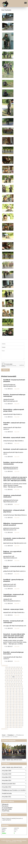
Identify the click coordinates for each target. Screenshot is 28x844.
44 (12, 675)
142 (21, 698)
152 (15, 701)
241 (12, 725)
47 (19, 675)
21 (11, 670)
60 (15, 678)
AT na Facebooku (7, 807)
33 (22, 672)
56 (5, 678)
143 (6, 699)
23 (15, 670)
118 (21, 691)
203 (6, 715)
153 (18, 701)
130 (21, 694)
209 (6, 717)
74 (12, 681)
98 (15, 686)
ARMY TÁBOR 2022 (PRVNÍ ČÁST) (12, 760)
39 (18, 673)
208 (21, 715)
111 (18, 690)
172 (21, 706)
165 (18, 704)
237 (18, 724)
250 (21, 727)
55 (20, 677)
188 (15, 711)
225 (18, 720)
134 (15, 696)
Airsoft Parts (5, 810)
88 (10, 685)
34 (6, 673)
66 (11, 680)
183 (18, 709)
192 (9, 712)
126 (9, 694)
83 (15, 683)
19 (6, 670)
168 (9, 706)
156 (9, 702)
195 (18, 712)
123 (18, 693)
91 (17, 685)
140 (15, 698)
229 (12, 722)
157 (12, 702)
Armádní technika (7, 793)
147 (18, 699)
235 (12, 724)
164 (15, 704)
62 (19, 678)
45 (15, 675)
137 (6, 698)
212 (15, 717)
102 (9, 688)
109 (12, 690)
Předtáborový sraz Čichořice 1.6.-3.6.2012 (13, 790)
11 (5, 668)
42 (8, 675)
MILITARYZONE (6, 809)
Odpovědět (16, 388)
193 (12, 712)
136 (21, 696)
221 (6, 720)
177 (18, 707)
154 (21, 701)
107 (6, 690)
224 (15, 720)
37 (13, 673)
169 (12, 706)
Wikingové (5, 804)
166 (21, 704)
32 (19, 672)
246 (9, 727)
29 (12, 672)
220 (21, 719)
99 (18, 686)
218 (15, 719)
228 (9, 722)
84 (18, 683)
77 (19, 681)
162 (9, 704)
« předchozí (4, 665)
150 (9, 701)
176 (15, 707)
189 (18, 711)
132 (9, 696)
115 (12, 691)
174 (9, 707)
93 (22, 685)
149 (6, 701)
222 (9, 720)
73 (10, 681)
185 (6, 711)
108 (9, 690)
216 (9, 719)
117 (18, 691)
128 (15, 694)
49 (6, 677)
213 (18, 717)
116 (15, 691)
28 (10, 672)
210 (9, 717)
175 (12, 707)
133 (12, 696)
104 (15, 688)
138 (9, 698)
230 (15, 722)
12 (8, 668)
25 (20, 670)
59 (12, 678)
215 (6, 719)
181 (12, 709)
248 (15, 727)
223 (12, 720)
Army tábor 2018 (6, 774)
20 (8, 670)
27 (8, 672)
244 (21, 725)
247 (12, 727)
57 (8, 678)
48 (22, 675)
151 (12, 701)
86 (5, 685)
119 (6, 693)
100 (21, 686)
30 (15, 672)
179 (6, 709)
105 (18, 688)
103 (12, 688)
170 (15, 706)
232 (21, 722)
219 (18, 719)
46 (17, 675)
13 (10, 668)
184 (21, 709)
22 (13, 670)
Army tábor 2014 (6, 780)
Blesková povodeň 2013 (8, 783)
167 (6, 706)
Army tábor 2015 (6, 777)
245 (6, 727)
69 (18, 680)
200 (15, 714)
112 (21, 690)
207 (18, 715)
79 (6, 683)
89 (12, 685)
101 (6, 688)
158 (15, 702)
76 (17, 681)
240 (9, 725)
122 (15, 693)
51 (11, 677)
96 (11, 686)
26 (5, 672)
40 (20, 673)
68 (15, 680)
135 (18, 696)
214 (21, 717)
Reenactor (5, 806)
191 (6, 712)
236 (15, 724)
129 (18, 694)
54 (18, 677)
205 (12, 715)
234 (9, 724)
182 (15, 709)
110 (15, 690)
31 (17, 672)
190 (21, 711)
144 (9, 699)
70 (20, 680)
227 (6, 722)
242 (15, 725)
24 (18, 670)
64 (6, 680)
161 (6, 704)
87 (8, 685)
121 (12, 693)
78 (22, 681)
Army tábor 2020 (6, 770)
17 (19, 668)
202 (21, 714)
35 (8, 673)
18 (22, 668)
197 (6, 714)
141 (18, 698)
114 (9, 691)
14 (12, 668)
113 (6, 691)
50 (8, 677)
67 (13, 680)
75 (15, 681)
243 (18, 725)
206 (15, 715)
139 (12, 698)
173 (6, 707)
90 (15, 685)
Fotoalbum (11, 735)
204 (9, 715)
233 (6, 724)
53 (15, 677)
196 (21, 712)
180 (9, 709)
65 (8, 680)
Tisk (7, 841)
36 (11, 673)
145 (12, 699)
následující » (4, 728)
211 (12, 717)
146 (15, 699)
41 (5, 675)
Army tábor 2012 (6, 787)
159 (18, 702)
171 (18, 706)
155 (6, 702)
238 (21, 724)
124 (21, 693)
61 (17, 678)
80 (8, 683)
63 (22, 678)
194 (15, 712)
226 (21, 720)
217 (12, 719)
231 (18, 722)
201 (18, 714)
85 (20, 683)
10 (20, 667)
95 (8, 686)
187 (12, 711)
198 (9, 714)
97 (13, 686)
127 (12, 694)
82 (13, 683)
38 (15, 673)
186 (9, 711)
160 (21, 702)
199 (12, 714)
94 (6, 686)
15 (15, 668)
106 (21, 688)
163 (12, 704)
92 (19, 685)
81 (11, 683)
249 (18, 727)
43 (10, 675)
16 (17, 668)
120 (9, 693)
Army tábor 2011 (6, 796)
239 (6, 725)
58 (10, 678)
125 (6, 694)
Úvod (3, 735)
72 (8, 681)
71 (5, 681)
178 (21, 707)
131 (6, 696)
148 (21, 699)
